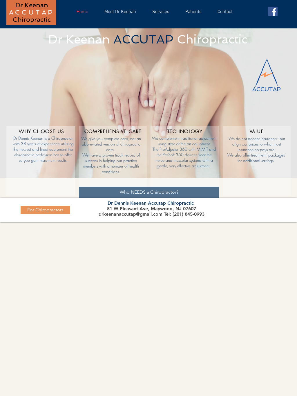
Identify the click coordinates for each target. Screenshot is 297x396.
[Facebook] (273, 11)
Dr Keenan (31, 5)
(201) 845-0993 (188, 214)
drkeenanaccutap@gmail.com (130, 214)
